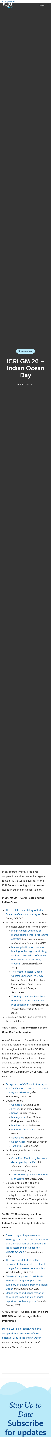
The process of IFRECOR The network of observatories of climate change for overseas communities (26, 1264)
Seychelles (17, 1137)
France (15, 1109)
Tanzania (16, 1145)
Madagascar (18, 1117)
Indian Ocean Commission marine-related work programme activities (29, 935)
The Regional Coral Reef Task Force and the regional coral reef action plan (28, 1000)
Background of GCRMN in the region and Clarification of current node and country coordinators (27, 1088)
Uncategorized (25, 351)
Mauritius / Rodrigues (23, 1129)
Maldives (16, 1125)
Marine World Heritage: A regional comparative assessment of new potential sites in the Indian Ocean (22, 1333)
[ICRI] (7, 5)
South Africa (18, 1141)
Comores (16, 1104)
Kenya (14, 1113)
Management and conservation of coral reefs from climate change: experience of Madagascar (25, 1297)
